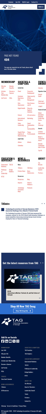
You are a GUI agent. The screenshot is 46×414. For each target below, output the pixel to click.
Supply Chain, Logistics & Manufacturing (22, 134)
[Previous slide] (40, 263)
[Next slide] (42, 263)
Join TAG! (3, 350)
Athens (20, 142)
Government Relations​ (4, 165)
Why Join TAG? (3, 87)
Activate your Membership (8, 361)
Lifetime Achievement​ (41, 132)
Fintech (20, 115)
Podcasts (29, 188)
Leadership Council (30, 390)
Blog (28, 179)
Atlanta (29, 142)
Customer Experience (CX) (21, 98)
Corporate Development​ (30, 92)
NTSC (26, 376)
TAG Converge (40, 124)
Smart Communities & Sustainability (31, 126)
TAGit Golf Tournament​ (41, 102)
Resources (21, 179)
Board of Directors (30, 387)
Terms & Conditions (12, 406)
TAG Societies (28, 350)
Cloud (19, 91)
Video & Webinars (29, 183)
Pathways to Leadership (31, 369)
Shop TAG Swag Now (22, 311)
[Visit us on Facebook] (3, 340)
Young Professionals (31, 133)
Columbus (20, 145)
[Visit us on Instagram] (17, 340)
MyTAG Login (25, 2)
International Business (21, 119)
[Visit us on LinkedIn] (7, 340)
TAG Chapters (28, 354)
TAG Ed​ (11, 165)
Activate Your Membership (4, 93)
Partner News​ (21, 171)
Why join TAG (4, 354)
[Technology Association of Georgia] (8, 7)
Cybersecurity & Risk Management (31, 98)
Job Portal (4, 98)
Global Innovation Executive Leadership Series (41, 116)
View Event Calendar (6, 379)
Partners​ (40, 173)
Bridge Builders (29, 372)
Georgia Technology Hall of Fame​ (41, 145)
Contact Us (34, 2)
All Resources (5, 390)
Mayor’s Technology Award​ (41, 138)
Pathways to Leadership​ (4, 171)
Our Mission (40, 164)
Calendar (10, 2)
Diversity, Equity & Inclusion (29, 110)
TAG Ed (26, 365)
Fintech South (40, 95)
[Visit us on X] (14, 340)
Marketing (30, 118)
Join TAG (18, 2)
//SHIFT (40, 106)
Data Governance (21, 104)
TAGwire (20, 168)
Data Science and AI (30, 104)
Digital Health (21, 108)
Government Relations (30, 362)
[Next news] (44, 203)
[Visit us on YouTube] (11, 340)
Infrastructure (31, 115)
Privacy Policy (22, 406)
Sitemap (3, 406)
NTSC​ (2, 176)
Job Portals (4, 368)
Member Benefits (11, 87)
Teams (26, 394)
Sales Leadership (21, 124)
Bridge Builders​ (11, 171)
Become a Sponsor (12, 92)
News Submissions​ (30, 172)
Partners (27, 397)
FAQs (10, 98)
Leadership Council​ (41, 169)
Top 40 (40, 151)
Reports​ (20, 183)
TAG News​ (30, 168)
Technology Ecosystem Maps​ (21, 189)
